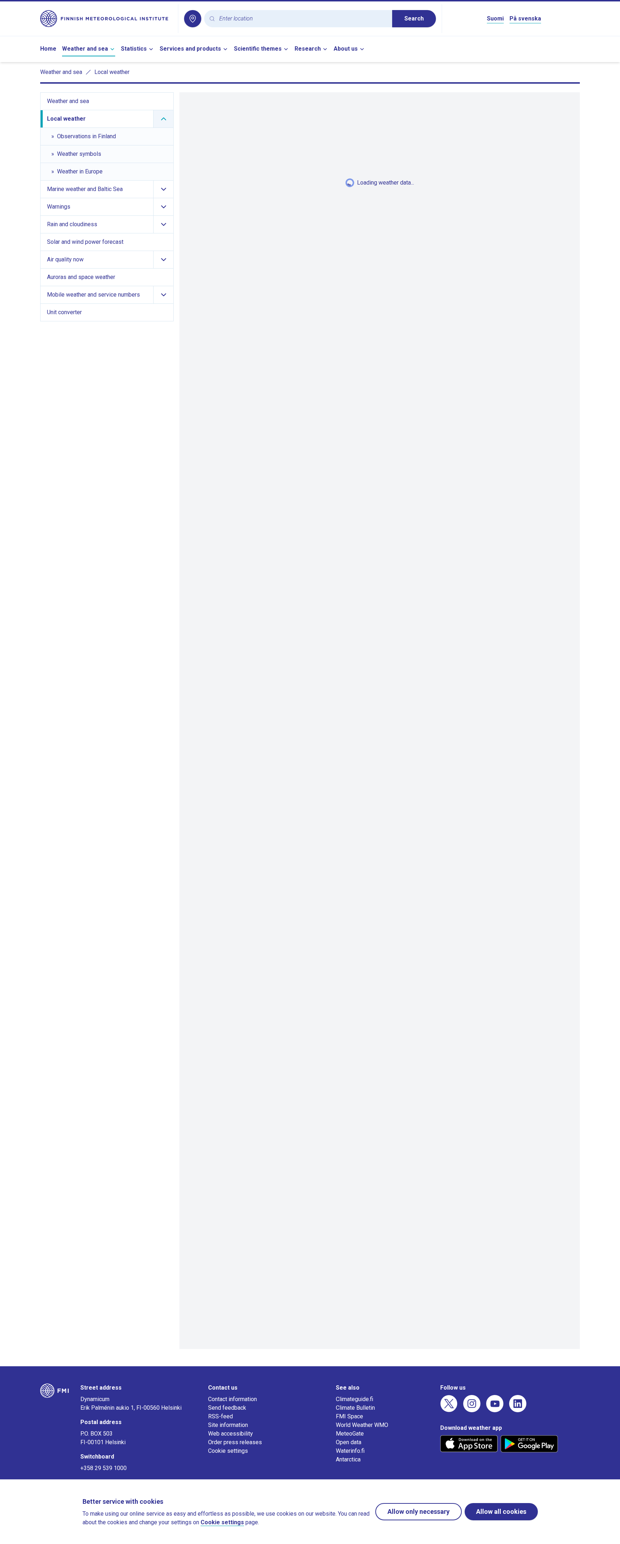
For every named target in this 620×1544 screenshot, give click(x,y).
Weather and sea (85, 48)
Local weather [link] (112, 72)
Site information (228, 1425)
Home (48, 48)
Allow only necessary (419, 1511)
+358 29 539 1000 (103, 1468)
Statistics (134, 48)
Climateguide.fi (354, 1399)
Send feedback (227, 1407)
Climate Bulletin (355, 1407)
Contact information (232, 1399)
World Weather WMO (362, 1425)
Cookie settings (228, 1450)
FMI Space (349, 1416)
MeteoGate (350, 1433)
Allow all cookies (501, 1511)
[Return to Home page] (106, 18)
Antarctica (348, 1459)
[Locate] (192, 18)
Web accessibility (230, 1433)
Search (414, 18)
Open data (348, 1442)
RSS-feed (220, 1416)
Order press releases (235, 1442)
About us (346, 48)
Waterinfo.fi (350, 1450)
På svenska (525, 18)
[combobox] (303, 19)
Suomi (495, 18)
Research (308, 48)
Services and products (190, 48)
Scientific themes (258, 48)
